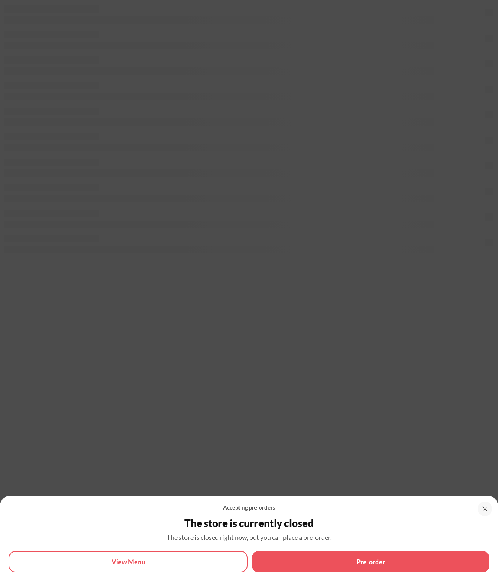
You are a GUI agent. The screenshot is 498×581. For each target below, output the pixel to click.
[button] (485, 509)
